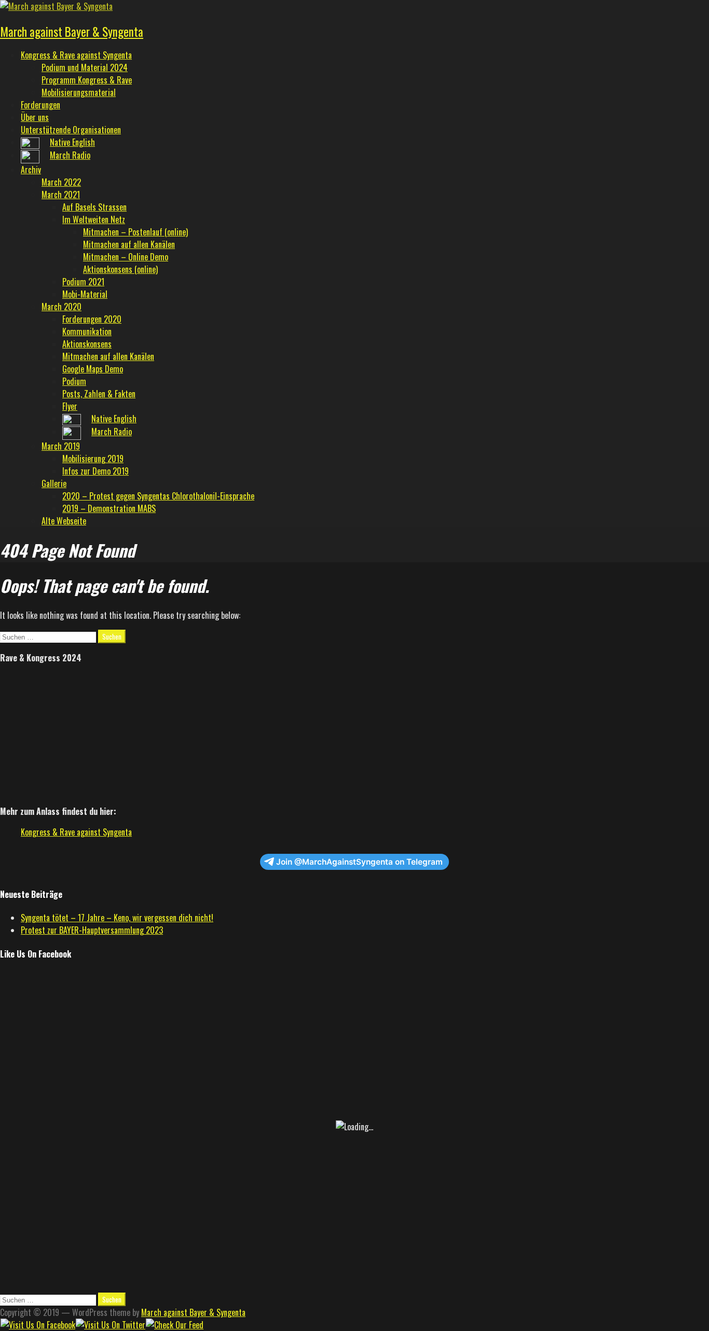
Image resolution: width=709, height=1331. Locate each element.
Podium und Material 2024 (85, 67)
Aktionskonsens (87, 344)
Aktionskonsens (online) (120, 269)
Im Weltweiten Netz (93, 219)
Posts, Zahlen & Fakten (98, 393)
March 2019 (61, 446)
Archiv (31, 169)
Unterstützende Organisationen (71, 129)
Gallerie (54, 483)
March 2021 (61, 194)
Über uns (35, 117)
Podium (74, 381)
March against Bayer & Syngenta (71, 31)
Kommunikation (87, 331)
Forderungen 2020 (91, 319)
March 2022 (61, 182)
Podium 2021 (83, 281)
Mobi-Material (84, 294)
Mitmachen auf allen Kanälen (129, 244)
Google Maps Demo (92, 369)
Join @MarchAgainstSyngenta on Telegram (359, 862)
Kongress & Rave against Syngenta (76, 55)
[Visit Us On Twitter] (110, 1325)
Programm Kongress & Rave (87, 80)
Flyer (69, 406)
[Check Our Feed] (174, 1325)
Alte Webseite (64, 521)
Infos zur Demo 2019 (95, 471)
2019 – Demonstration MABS (109, 508)
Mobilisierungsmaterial (79, 92)
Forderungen (40, 105)
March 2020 (61, 306)
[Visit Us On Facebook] (37, 1325)
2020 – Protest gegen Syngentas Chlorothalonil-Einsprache (158, 496)
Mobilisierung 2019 (93, 458)
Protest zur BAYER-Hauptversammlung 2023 (92, 930)
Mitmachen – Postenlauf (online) (135, 232)
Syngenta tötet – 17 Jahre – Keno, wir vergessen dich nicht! (117, 917)
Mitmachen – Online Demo (125, 257)
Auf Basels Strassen (94, 207)
